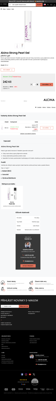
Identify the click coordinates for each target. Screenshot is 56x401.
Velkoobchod (4, 346)
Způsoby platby (5, 340)
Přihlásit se (24, 306)
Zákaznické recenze (23, 382)
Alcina (25, 101)
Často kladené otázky (35, 338)
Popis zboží (7, 141)
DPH (2, 344)
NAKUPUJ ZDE (40, 1)
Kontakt (3, 357)
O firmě (3, 355)
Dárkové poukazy (5, 348)
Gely (13, 9)
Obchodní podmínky (6, 359)
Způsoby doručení (5, 338)
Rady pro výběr (33, 340)
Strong (53, 107)
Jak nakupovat (33, 342)
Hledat (39, 4)
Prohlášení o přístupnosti (7, 363)
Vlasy (4, 9)
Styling (8, 9)
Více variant (6, 70)
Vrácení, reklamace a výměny (8, 342)
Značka (39, 107)
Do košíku (45, 84)
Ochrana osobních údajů (7, 361)
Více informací (5, 61)
